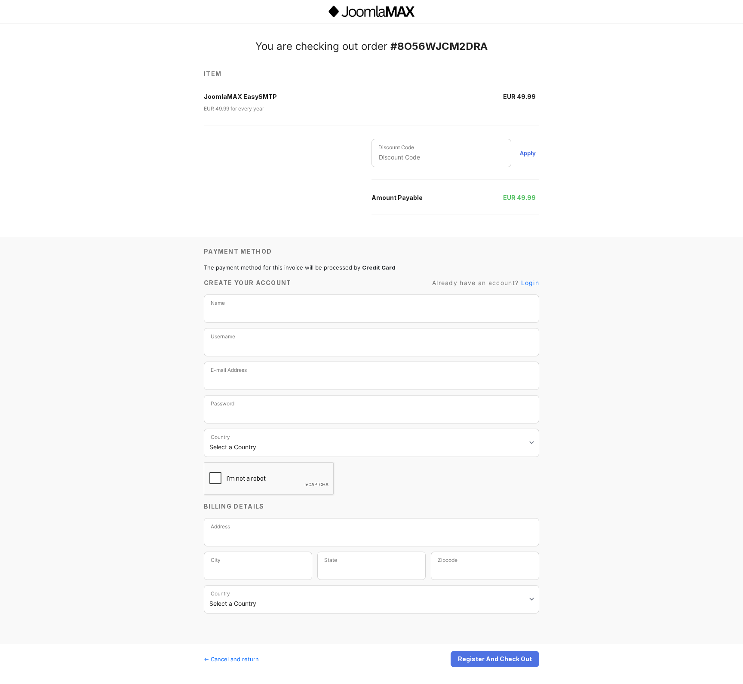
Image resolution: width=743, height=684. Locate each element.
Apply (528, 153)
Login (530, 282)
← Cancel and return (231, 659)
